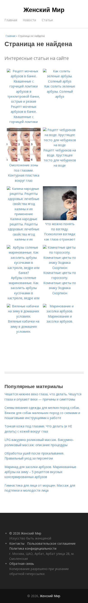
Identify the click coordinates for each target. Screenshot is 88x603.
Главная (11, 20)
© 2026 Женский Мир (25, 533)
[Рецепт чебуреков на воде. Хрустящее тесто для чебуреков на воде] (60, 145)
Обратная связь (21, 563)
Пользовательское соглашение (51, 543)
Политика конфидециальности (32, 548)
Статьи (47, 20)
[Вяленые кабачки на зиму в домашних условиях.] (24, 316)
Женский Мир (44, 9)
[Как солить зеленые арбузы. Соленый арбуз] (60, 81)
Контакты (16, 543)
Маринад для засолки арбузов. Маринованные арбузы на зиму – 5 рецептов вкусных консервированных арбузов (40, 472)
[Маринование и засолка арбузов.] (60, 311)
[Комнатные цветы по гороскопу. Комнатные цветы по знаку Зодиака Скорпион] (60, 268)
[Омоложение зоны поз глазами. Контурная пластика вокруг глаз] (24, 160)
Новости (29, 20)
